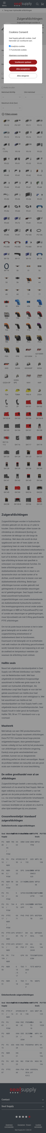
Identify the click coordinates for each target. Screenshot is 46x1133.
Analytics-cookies (18, 46)
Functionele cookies (19, 50)
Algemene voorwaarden (18, 55)
